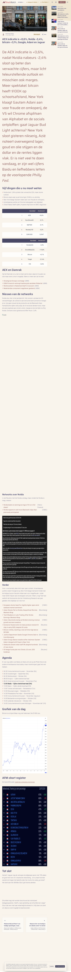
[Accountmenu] (56, 2)
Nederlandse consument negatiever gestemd (19, 288)
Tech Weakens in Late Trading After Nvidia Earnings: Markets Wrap (18, 616)
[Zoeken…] (52, 2)
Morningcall (37, 34)
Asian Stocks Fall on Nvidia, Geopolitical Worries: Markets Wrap (20, 611)
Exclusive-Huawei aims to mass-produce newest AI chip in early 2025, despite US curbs (21, 626)
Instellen (52, 966)
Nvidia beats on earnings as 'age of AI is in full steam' (19, 506)
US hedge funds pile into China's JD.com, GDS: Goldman (19, 651)
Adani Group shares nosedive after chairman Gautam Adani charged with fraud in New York (22, 641)
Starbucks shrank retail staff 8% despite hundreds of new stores (21, 646)
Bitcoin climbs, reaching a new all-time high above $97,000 (21, 631)
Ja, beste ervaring (60, 966)
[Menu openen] (67, 2)
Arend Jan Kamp (10, 34)
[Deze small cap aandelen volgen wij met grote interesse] (60, 29)
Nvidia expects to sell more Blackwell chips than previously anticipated (20, 511)
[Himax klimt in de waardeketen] (60, 8)
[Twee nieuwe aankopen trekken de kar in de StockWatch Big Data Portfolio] (60, 22)
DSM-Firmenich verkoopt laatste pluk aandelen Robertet (23, 283)
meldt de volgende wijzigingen (25, 782)
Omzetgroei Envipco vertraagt (14, 281)
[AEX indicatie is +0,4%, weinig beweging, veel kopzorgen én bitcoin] (60, 37)
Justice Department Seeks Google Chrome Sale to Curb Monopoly (21, 636)
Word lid (62, 2)
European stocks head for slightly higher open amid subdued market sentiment (21, 606)
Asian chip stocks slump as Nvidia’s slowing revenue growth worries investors (22, 621)
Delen (45, 34)
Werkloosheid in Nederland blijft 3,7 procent (19, 286)
